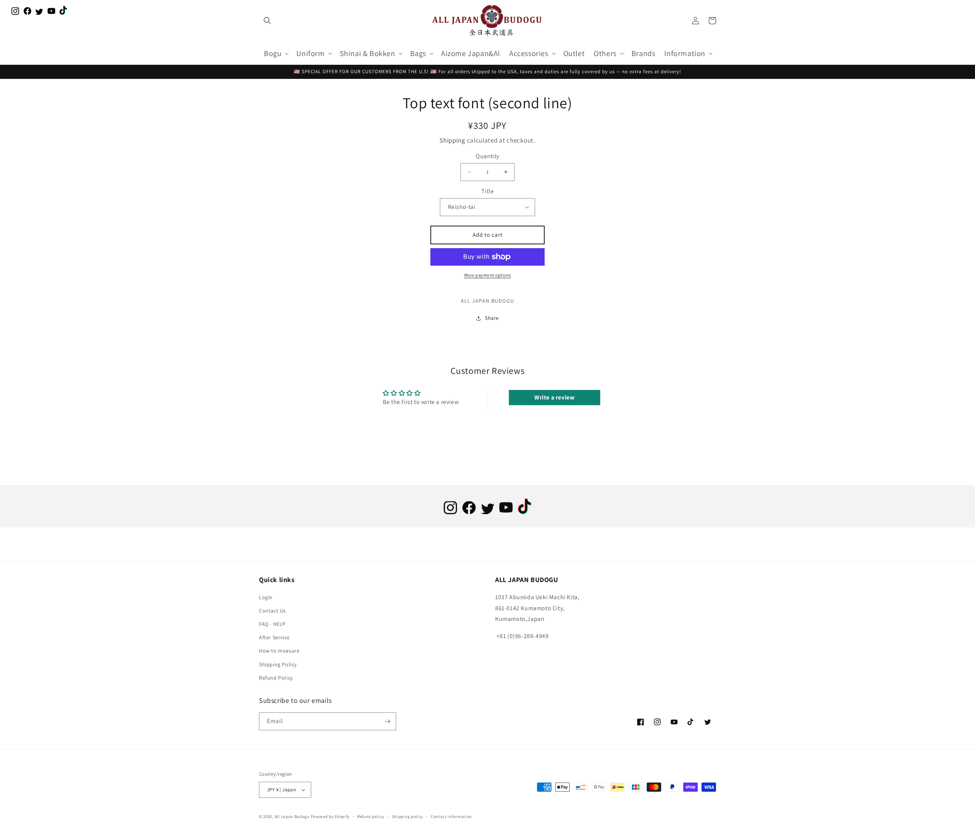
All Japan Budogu (292, 816)
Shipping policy (408, 816)
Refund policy (370, 816)
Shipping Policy (278, 664)
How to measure (279, 650)
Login (266, 597)
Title (487, 191)
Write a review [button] (554, 397)
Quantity (487, 156)
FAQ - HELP (272, 624)
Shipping (452, 140)
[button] (267, 20)
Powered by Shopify (330, 816)
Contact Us (272, 610)
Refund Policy (276, 677)
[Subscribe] (387, 721)
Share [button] (492, 317)
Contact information (451, 816)
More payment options (487, 275)
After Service (274, 637)
